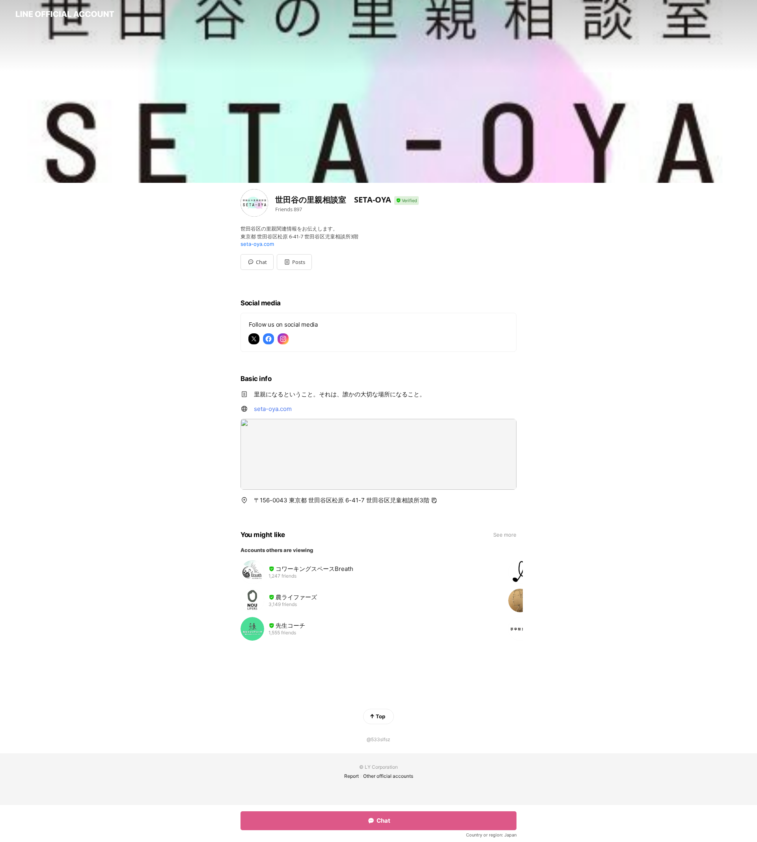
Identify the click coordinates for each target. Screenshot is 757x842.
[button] (294, 262)
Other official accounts (388, 776)
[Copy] (434, 500)
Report (351, 776)
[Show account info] (406, 200)
